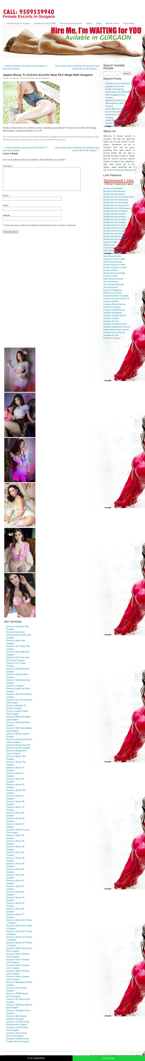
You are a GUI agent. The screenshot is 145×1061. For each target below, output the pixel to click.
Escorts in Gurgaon (112, 307)
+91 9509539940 (37, 1058)
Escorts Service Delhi (112, 248)
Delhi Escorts (109, 245)
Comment (8, 166)
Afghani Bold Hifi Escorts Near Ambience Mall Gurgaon (116, 103)
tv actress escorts (39, 140)
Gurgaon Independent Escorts (116, 327)
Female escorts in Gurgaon (38, 78)
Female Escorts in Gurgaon (29, 16)
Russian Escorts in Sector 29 (116, 298)
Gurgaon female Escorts (114, 310)
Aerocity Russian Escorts (71, 23)
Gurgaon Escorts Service (114, 304)
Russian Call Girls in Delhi (114, 267)
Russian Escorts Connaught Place (118, 197)
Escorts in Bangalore (112, 290)
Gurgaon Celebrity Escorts (115, 324)
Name (6, 195)
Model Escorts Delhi (112, 256)
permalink (61, 140)
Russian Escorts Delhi (113, 188)
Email (6, 205)
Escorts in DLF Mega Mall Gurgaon (35, 137)
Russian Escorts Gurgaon (114, 214)
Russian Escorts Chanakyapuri (117, 208)
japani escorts (26, 140)
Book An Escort (112, 23)
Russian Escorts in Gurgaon (115, 296)
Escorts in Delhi (110, 242)
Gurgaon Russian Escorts (114, 315)
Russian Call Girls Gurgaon (115, 228)
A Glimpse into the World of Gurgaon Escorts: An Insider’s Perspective (117, 86)
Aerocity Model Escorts (113, 284)
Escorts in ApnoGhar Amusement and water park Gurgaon (18, 635)
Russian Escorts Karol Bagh (115, 202)
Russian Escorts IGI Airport (115, 211)
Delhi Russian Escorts (113, 253)
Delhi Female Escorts (112, 250)
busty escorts (63, 137)
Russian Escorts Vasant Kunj (116, 205)
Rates (99, 23)
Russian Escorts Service (114, 332)
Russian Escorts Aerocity (114, 191)
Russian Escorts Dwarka (114, 194)
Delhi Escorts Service (112, 293)
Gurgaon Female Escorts (17, 1038)
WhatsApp (110, 1058)
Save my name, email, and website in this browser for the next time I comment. (40, 225)
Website (6, 215)
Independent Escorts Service (116, 329)
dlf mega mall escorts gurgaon (80, 137)
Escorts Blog (128, 23)
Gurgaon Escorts (111, 301)
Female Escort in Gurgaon (18, 23)
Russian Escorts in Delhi (45, 23)
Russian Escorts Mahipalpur (115, 200)
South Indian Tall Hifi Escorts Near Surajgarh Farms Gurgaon (118, 95)
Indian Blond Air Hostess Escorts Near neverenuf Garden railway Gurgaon (116, 123)
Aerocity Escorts (110, 281)
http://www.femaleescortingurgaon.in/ (120, 170)
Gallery (89, 23)
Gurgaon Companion (112, 312)
